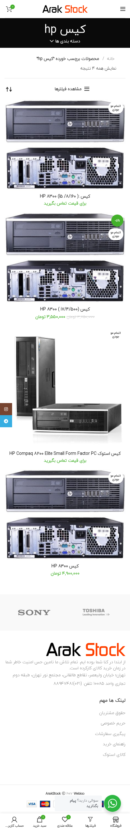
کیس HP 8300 (65, 566)
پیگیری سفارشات (110, 733)
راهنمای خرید (114, 744)
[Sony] (34, 612)
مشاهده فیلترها (68, 89)
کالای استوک (114, 754)
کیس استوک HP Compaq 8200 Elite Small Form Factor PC (65, 453)
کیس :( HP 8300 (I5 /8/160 (65, 196)
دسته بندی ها (67, 41)
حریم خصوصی (113, 723)
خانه (110, 58)
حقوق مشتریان (112, 713)
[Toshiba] (96, 612)
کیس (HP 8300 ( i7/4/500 (65, 309)
